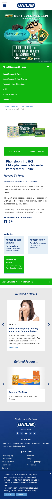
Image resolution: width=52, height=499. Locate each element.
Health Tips (6, 465)
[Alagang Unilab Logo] (26, 424)
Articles (6, 89)
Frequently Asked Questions (14, 84)
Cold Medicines (27, 107)
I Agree (9, 495)
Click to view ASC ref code (26, 419)
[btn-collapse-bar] (4, 5)
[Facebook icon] (17, 433)
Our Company (7, 455)
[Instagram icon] (30, 433)
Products (14, 107)
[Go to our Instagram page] (11, 222)
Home (6, 107)
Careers (5, 468)
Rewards (30, 455)
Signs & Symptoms (10, 94)
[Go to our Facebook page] (6, 222)
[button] (15, 151)
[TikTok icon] (21, 433)
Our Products (7, 458)
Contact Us (31, 465)
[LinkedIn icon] (34, 433)
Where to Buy (8, 99)
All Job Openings (34, 461)
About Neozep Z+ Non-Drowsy (15, 79)
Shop (29, 458)
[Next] (49, 324)
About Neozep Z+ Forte (14, 66)
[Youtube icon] (26, 433)
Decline (21, 495)
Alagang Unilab (8, 461)
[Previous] (3, 324)
